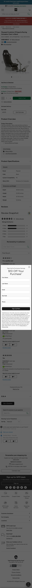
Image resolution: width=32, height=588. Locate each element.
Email (3, 289)
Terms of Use (5, 327)
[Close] (29, 267)
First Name (5, 277)
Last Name (5, 283)
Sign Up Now (16, 308)
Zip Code (4, 295)
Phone (3, 301)
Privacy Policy (23, 325)
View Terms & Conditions (19, 314)
